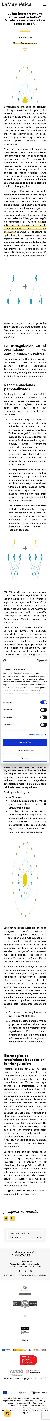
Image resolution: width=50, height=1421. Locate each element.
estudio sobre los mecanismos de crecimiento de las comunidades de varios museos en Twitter (25, 226)
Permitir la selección (25, 750)
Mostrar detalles (36, 735)
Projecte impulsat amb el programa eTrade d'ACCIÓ (25, 1378)
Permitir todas (25, 742)
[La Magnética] (17, 4)
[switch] (43, 710)
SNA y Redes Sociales (25, 42)
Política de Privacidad (33, 1266)
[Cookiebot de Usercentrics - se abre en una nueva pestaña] (36, 660)
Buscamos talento (25, 1254)
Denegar (25, 758)
